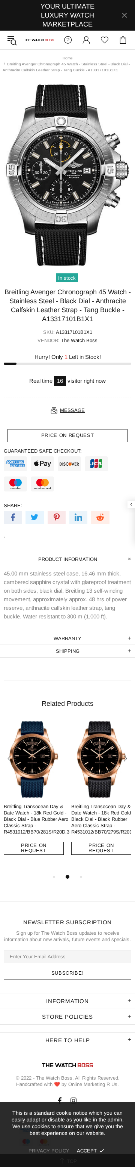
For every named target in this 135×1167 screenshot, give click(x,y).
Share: (13, 505)
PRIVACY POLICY (48, 1151)
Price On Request (33, 847)
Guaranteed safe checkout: (43, 451)
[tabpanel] (34, 793)
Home (68, 58)
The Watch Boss (39, 40)
